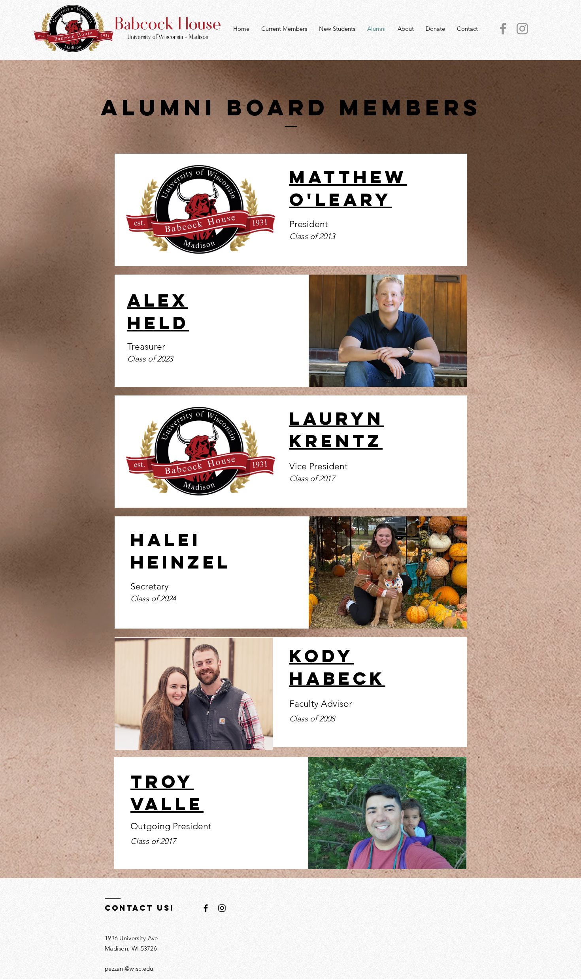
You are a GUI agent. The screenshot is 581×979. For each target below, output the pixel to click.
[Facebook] (503, 28)
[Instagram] (522, 28)
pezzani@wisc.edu (129, 968)
